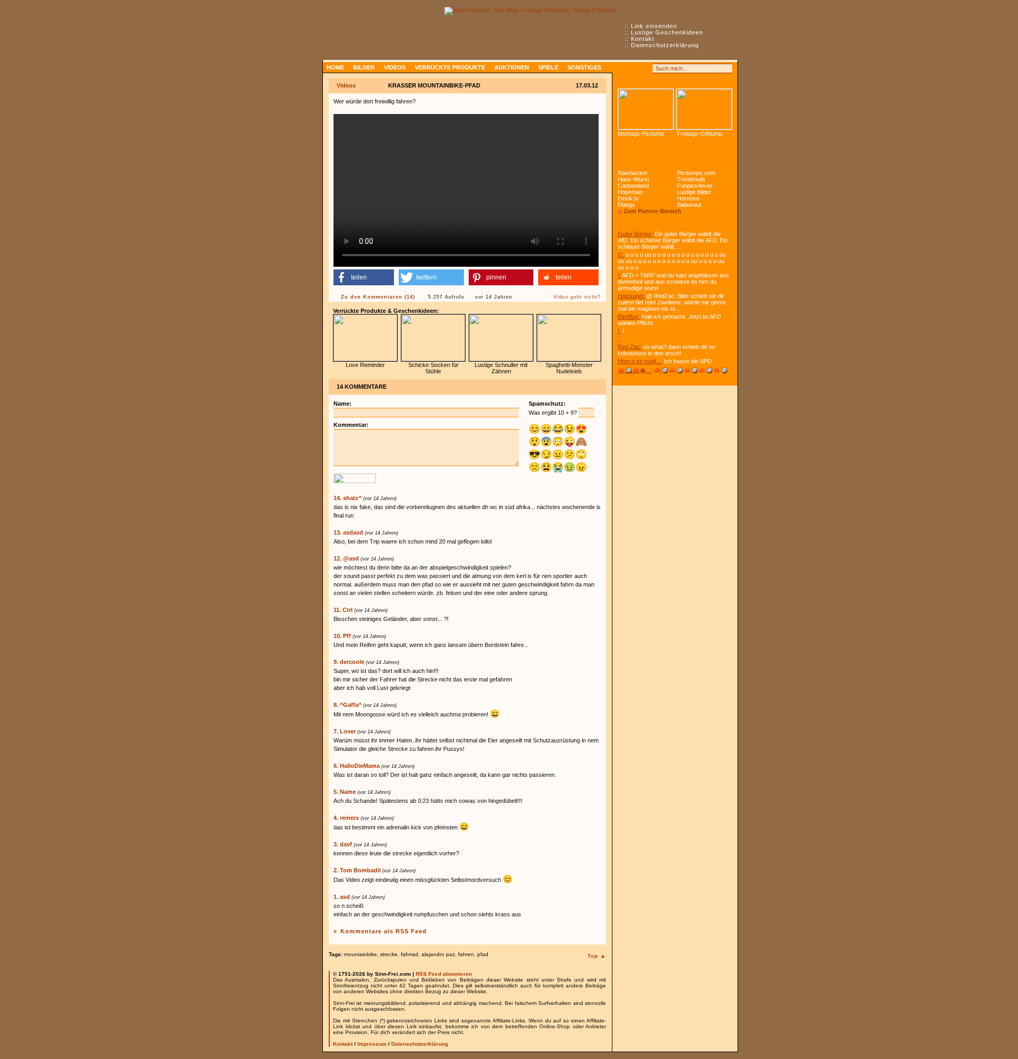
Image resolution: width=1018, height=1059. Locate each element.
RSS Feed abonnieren (444, 974)
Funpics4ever (695, 185)
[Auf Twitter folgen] (646, 68)
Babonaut (689, 205)
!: (619, 275)
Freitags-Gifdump (699, 133)
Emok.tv (628, 198)
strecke (389, 954)
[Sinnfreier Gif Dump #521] (704, 109)
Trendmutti (691, 179)
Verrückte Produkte (450, 67)
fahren (466, 954)
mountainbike (360, 954)
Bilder (364, 67)
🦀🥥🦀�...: (635, 370)
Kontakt (642, 39)
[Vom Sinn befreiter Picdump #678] (646, 109)
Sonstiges (584, 67)
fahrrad (409, 954)
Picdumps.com (696, 173)
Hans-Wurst (633, 179)
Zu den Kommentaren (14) (378, 297)
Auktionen (511, 67)
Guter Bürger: (635, 234)
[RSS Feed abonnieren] (622, 68)
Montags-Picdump (641, 133)
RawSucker (633, 173)
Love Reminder (365, 365)
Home (335, 67)
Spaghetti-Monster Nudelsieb (569, 368)
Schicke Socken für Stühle (433, 368)
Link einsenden (654, 26)
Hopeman (630, 192)
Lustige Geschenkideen (667, 32)
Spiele (548, 67)
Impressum (372, 1044)
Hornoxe (688, 198)
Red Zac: (630, 347)
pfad (482, 954)
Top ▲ (596, 956)
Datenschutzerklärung (665, 45)
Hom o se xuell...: (640, 361)
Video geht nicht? (577, 297)
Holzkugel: (631, 296)
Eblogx (626, 205)
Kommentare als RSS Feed (383, 931)
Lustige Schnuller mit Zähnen (501, 368)
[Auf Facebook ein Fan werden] (634, 68)
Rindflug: (629, 316)
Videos (395, 67)
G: (621, 254)
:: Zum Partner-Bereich (649, 211)
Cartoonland (633, 185)
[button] (364, 277)
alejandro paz (438, 954)
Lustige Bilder (694, 192)
